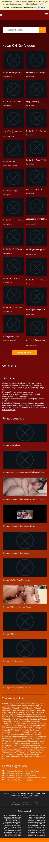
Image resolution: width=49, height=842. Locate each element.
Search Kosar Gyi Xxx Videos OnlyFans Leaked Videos (25, 778)
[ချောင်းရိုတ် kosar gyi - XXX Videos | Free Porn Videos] (36, 245)
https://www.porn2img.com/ (36, 830)
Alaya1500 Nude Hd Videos (13, 712)
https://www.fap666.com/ (12, 822)
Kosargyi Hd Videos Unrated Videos (17, 607)
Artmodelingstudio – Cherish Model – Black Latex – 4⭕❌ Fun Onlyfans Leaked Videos (22, 733)
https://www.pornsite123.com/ (12, 824)
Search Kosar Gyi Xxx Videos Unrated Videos (21, 771)
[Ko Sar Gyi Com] (13, 158)
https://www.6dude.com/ (12, 820)
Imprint (23, 793)
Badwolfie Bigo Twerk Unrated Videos (17, 703)
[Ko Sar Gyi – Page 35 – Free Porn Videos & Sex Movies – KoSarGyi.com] (13, 187)
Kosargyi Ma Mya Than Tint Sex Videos (18, 580)
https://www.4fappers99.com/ (13, 817)
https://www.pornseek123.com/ (36, 820)
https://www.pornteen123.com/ (36, 824)
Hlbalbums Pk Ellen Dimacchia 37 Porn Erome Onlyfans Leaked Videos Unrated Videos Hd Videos (23, 741)
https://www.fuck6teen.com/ (36, 819)
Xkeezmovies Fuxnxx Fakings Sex (15, 710)
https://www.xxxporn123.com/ (13, 832)
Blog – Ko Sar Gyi (32, 102)
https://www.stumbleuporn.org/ (36, 836)
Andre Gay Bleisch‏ (32, 730)
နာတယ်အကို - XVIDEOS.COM (14, 131)
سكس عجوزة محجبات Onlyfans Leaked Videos (22, 704)
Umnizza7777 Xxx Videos (18, 752)
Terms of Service (33, 793)
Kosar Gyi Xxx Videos (11, 445)
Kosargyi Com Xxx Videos (13, 661)
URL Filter (24, 795)
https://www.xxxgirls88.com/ (36, 815)
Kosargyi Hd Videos (11, 337)
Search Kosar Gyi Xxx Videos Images (18, 780)
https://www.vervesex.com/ (12, 827)
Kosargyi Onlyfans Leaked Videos (16, 553)
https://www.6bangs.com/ (12, 819)
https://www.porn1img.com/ (36, 829)
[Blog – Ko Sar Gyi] (36, 98)
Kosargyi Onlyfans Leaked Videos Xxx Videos (20, 526)
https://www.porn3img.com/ (36, 832)
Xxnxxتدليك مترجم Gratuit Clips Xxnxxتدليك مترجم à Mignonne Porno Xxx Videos (24, 725)
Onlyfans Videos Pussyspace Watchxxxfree (27, 714)
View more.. (25, 352)
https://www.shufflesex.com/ (12, 825)
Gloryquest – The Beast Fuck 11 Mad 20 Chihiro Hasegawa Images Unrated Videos (23, 745)
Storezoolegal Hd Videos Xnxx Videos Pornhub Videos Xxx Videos (22, 707)
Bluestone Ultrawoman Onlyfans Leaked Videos (27, 719)
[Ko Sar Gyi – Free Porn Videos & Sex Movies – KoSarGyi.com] (13, 98)
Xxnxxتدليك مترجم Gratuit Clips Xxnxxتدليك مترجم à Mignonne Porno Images (21, 722)
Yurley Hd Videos (9, 721)
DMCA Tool (33, 795)
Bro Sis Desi (36, 734)
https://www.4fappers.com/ (12, 815)
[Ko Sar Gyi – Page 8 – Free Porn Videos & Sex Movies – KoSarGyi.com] (13, 69)
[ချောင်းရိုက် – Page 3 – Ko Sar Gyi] (36, 305)
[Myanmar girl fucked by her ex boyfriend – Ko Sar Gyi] (36, 69)
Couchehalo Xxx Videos (11, 756)
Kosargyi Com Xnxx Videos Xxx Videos (18, 688)
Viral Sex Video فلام (37, 710)
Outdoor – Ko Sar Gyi (34, 189)
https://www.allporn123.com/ (36, 825)
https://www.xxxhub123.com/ (12, 830)
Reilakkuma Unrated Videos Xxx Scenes (17, 737)
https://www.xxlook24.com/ (12, 836)
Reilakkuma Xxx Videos (21, 743)
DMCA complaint (8, 410)
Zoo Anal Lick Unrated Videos (27, 754)
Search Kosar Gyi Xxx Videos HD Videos (19, 775)
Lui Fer (4, 717)
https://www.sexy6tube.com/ (36, 817)
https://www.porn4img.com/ (36, 834)
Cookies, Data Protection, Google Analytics (19, 7)
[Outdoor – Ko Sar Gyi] (36, 185)
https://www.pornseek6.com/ (36, 822)
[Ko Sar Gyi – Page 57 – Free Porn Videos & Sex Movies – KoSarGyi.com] (36, 156)
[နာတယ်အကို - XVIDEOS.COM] (13, 127)
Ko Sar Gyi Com (9, 161)
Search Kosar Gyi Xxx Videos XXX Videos (20, 773)
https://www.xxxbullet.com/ (12, 829)
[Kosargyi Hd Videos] (13, 333)
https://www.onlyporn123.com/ (36, 827)
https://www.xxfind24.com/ (12, 834)
